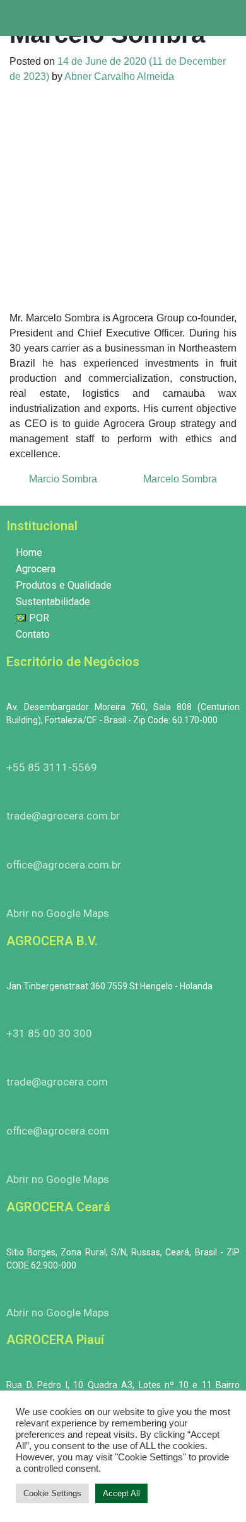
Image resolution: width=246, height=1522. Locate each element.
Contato (33, 634)
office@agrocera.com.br (63, 864)
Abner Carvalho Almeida (119, 76)
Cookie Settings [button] (52, 1493)
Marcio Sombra (61, 479)
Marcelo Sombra (181, 479)
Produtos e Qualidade (64, 585)
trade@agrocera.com (57, 1081)
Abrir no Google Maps (57, 913)
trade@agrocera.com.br (63, 815)
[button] (230, 18)
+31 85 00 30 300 (49, 1033)
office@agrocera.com (57, 1131)
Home (29, 552)
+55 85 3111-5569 (51, 767)
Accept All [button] (121, 1493)
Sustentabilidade (53, 602)
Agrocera (36, 569)
